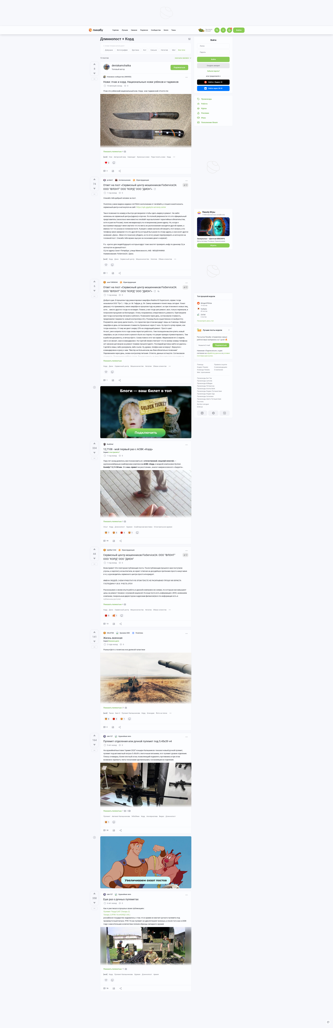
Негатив (154, 259)
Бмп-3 (117, 713)
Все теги (181, 50)
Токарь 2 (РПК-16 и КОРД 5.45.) (116, 915)
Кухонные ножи (143, 157)
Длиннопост (120, 527)
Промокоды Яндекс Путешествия (209, 391)
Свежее (134, 30)
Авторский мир (120, 157)
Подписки (144, 30)
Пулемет (106, 816)
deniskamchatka (121, 65)
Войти (238, 30)
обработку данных (214, 353)
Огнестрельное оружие (163, 527)
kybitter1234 (111, 550)
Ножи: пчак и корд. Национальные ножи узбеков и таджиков (140, 81)
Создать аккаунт (213, 66)
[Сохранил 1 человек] (113, 171)
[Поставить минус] (94, 73)
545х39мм (135, 816)
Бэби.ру (200, 407)
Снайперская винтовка (143, 527)
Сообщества (156, 30)
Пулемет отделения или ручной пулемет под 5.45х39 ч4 (137, 741)
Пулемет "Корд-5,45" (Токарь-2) (116, 911)
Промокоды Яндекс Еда (206, 394)
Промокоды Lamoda (204, 381)
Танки (111, 713)
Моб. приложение (203, 372)
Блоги (166, 30)
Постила (200, 402)
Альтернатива (152, 816)
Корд (169, 157)
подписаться (221, 345)
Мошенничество (142, 259)
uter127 (110, 736)
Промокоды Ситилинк (205, 396)
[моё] (105, 157)
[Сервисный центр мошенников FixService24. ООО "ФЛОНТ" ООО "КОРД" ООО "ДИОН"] (154, 189)
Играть (213, 245)
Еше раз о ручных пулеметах (121, 899)
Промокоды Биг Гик (204, 378)
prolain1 (110, 180)
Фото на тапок (161, 713)
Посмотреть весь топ (205, 321)
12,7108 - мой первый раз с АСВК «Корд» (128, 449)
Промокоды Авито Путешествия (209, 399)
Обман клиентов (165, 259)
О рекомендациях (220, 367)
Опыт (105, 527)
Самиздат (131, 157)
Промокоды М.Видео (204, 383)
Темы (173, 30)
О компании (218, 370)
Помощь (200, 364)
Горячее (115, 30)
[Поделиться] (119, 171)
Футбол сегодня (203, 404)
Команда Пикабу (203, 370)
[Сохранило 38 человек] (113, 988)
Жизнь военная (112, 637)
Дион (116, 259)
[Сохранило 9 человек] (113, 541)
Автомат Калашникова (121, 816)
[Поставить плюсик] (94, 64)
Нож (110, 157)
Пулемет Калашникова (131, 713)
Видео (161, 816)
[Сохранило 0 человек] (113, 380)
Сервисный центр (127, 259)
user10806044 (112, 282)
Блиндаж (150, 713)
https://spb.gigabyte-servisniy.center (151, 207)
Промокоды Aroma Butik (206, 389)
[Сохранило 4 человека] (113, 624)
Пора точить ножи (158, 157)
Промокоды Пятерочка (205, 386)
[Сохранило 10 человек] (113, 830)
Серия (111, 452)
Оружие (129, 527)
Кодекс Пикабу (202, 367)
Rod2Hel (110, 444)
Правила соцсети (220, 364)
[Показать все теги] (174, 156)
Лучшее (125, 30)
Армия (156, 974)
